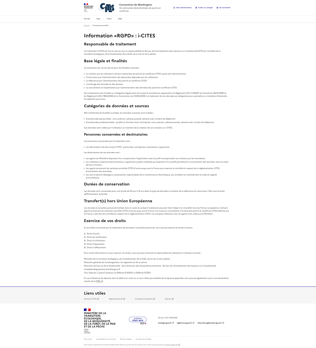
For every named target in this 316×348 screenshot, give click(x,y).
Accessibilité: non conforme (106, 339)
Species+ (168, 299)
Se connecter (225, 7)
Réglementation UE (116, 299)
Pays (98, 18)
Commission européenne (144, 299)
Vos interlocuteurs (184, 7)
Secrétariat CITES (90, 299)
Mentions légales (126, 339)
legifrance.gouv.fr (184, 323)
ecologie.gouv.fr (165, 323)
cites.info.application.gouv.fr (209, 323)
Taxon (109, 18)
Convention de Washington (135, 5)
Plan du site (88, 339)
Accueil (87, 18)
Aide (120, 18)
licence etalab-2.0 (171, 345)
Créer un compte (205, 7)
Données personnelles (143, 339)
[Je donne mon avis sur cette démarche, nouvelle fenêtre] (138, 323)
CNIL (98, 281)
